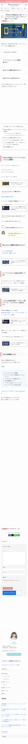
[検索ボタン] (26, 5)
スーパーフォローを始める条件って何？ (13, 140)
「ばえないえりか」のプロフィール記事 (10, 665)
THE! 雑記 (4, 20)
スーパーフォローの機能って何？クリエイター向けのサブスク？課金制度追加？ (18, 208)
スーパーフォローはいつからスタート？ (14, 135)
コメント (5, 550)
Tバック (5, 684)
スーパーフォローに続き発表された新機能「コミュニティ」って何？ (18, 262)
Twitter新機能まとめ (8, 147)
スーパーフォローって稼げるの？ (13, 133)
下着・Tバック (6, 682)
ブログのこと (6, 679)
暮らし (4, 693)
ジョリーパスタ (6, 676)
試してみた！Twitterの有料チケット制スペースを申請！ (18, 343)
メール (4, 572)
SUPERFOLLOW (12, 528)
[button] (9, 535)
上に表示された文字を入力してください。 (11, 580)
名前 (4, 567)
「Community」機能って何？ (8, 253)
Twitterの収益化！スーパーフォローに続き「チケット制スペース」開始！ (18, 322)
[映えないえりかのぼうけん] (14, 5)
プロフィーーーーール (14, 654)
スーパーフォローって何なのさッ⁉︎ (10, 165)
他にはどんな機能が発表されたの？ (12, 137)
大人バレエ (5, 690)
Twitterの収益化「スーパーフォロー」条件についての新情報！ (18, 289)
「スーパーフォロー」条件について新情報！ (13, 283)
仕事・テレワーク (7, 687)
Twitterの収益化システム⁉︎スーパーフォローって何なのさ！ (17, 183)
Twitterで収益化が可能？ (7, 196)
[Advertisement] (14, 104)
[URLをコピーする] (18, 535)
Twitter (18, 528)
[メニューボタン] (2, 5)
